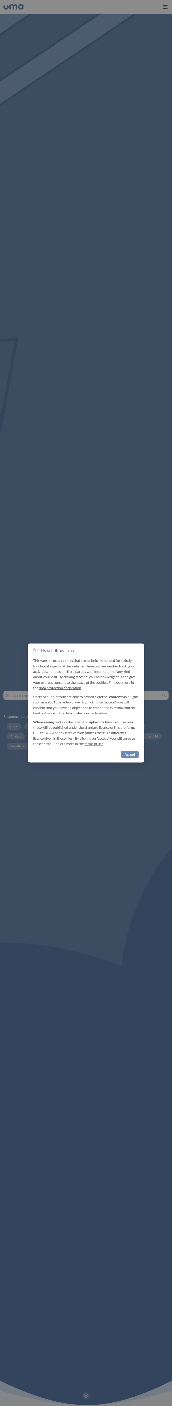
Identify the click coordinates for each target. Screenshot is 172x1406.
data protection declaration (60, 688)
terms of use (93, 744)
